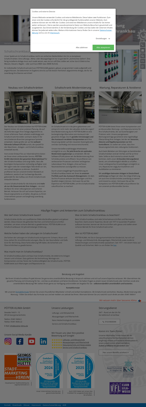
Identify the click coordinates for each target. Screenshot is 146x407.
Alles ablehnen (82, 47)
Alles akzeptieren (103, 47)
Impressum (54, 33)
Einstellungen (101, 38)
